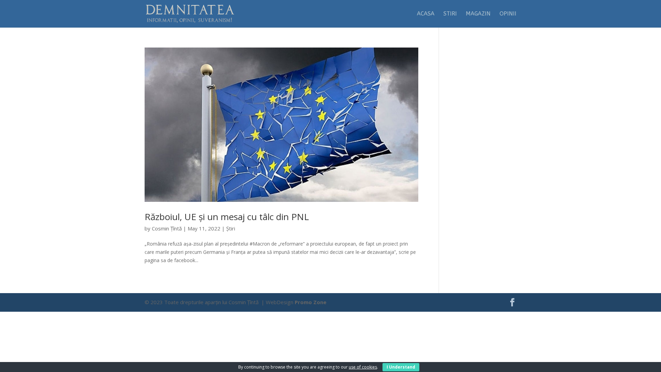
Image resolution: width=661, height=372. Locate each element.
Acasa (425, 14)
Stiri (450, 14)
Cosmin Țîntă (167, 228)
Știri (230, 228)
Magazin (478, 14)
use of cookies (363, 367)
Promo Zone (310, 302)
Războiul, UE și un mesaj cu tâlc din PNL (227, 216)
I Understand (401, 367)
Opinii (508, 14)
